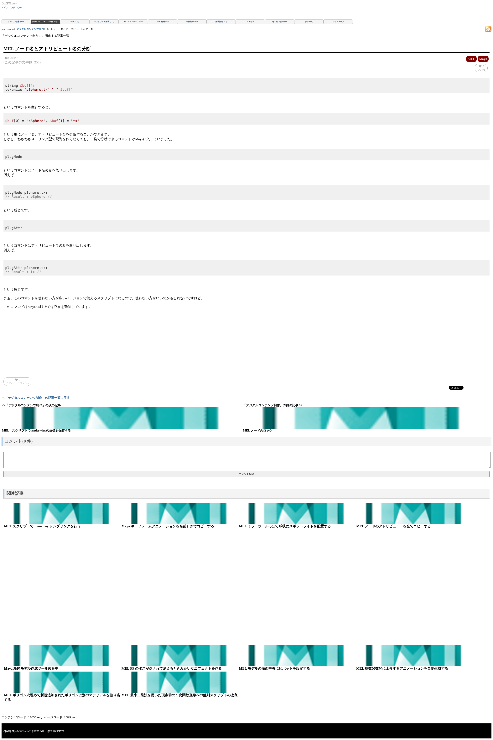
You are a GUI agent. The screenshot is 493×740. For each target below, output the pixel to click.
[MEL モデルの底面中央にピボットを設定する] (297, 655)
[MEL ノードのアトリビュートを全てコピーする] (414, 513)
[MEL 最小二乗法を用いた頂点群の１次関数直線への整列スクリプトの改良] (179, 682)
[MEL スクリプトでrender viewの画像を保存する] (122, 418)
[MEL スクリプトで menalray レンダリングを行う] (62, 513)
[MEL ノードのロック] (363, 418)
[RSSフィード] (488, 28)
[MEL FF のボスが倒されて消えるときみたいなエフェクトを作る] (179, 655)
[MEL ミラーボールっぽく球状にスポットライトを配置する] (297, 513)
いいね (481, 68)
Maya (483, 59)
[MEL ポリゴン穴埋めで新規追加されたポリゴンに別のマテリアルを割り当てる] (62, 682)
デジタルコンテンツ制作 (30, 29)
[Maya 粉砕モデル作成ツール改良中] (62, 655)
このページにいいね (17, 381)
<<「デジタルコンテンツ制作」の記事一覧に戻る (36, 397)
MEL (471, 59)
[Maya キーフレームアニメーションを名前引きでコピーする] (179, 513)
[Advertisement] (246, 340)
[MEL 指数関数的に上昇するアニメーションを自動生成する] (414, 655)
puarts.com (8, 29)
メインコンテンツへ (12, 7)
